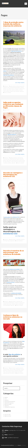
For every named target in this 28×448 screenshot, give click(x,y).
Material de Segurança (8, 402)
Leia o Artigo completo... (20, 82)
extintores (17, 88)
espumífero (18, 369)
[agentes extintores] (14, 120)
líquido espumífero (18, 371)
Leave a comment (7, 92)
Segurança (6, 405)
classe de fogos (6, 369)
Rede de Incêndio (7, 404)
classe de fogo (20, 157)
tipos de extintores (11, 373)
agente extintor (13, 86)
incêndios (17, 89)
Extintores (6, 86)
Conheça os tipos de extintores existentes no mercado (12, 317)
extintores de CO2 (10, 370)
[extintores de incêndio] (14, 262)
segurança (22, 91)
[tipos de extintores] (14, 331)
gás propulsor (8, 371)
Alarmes (6, 397)
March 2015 (6, 416)
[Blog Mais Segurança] (5, 3)
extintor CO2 (5, 88)
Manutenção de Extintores (9, 401)
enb (8, 87)
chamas (17, 86)
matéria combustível (19, 304)
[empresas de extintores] (14, 38)
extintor (22, 87)
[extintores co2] (14, 197)
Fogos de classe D (14, 161)
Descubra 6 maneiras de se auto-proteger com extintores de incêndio (13, 252)
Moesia (19, 445)
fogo (7, 89)
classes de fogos (6, 159)
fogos (10, 89)
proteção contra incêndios (14, 91)
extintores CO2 (10, 233)
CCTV (5, 398)
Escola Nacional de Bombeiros (9, 302)
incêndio (13, 89)
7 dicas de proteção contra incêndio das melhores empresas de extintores (13, 24)
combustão (21, 159)
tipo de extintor (14, 354)
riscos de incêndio (6, 305)
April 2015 (6, 414)
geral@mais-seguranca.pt (13, 437)
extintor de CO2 (11, 88)
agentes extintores (13, 157)
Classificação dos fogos (14, 159)
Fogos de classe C (7, 161)
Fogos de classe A (15, 160)
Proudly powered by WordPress (7, 445)
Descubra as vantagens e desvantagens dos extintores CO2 (12, 174)
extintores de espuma (19, 370)
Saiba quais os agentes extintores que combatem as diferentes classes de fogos (13, 105)
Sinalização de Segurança (9, 407)
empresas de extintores (16, 51)
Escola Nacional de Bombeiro (14, 87)
